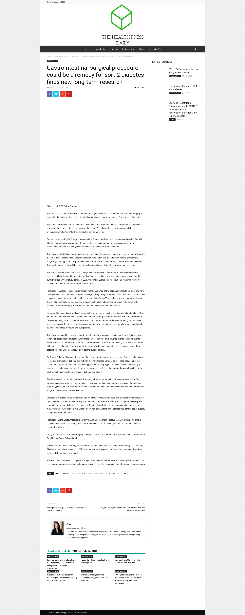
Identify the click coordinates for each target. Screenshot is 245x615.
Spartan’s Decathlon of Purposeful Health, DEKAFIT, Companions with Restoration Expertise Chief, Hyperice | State (183, 109)
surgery (116, 473)
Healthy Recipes (100, 49)
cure (57, 473)
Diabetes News (128, 49)
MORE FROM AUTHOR (85, 550)
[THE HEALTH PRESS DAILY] (122, 25)
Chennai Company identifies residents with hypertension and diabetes (94, 578)
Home (86, 49)
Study (107, 473)
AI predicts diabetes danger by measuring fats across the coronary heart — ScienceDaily (62, 578)
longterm (98, 473)
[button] (194, 49)
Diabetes (65, 473)
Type (124, 473)
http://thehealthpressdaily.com (76, 528)
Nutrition (114, 49)
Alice (51, 87)
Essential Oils (155, 49)
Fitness (142, 49)
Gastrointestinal (85, 473)
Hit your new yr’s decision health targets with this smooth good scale (122, 509)
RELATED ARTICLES (58, 550)
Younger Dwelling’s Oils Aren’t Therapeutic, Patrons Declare (66, 509)
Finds (74, 473)
